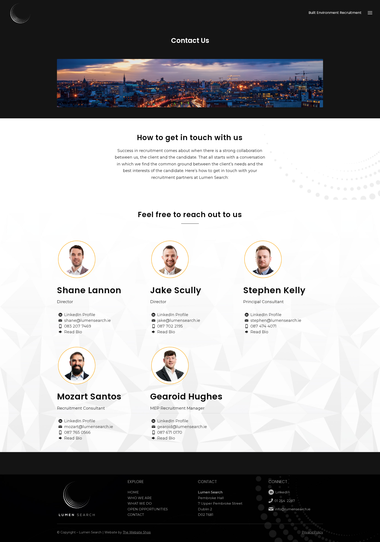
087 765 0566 (77, 432)
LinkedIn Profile (79, 314)
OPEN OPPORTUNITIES (148, 509)
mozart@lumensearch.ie (88, 426)
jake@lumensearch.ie (178, 320)
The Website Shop (137, 532)
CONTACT (136, 515)
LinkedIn (282, 492)
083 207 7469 (77, 326)
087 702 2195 (170, 326)
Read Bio (73, 332)
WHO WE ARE (140, 498)
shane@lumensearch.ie (87, 320)
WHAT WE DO (140, 503)
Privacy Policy (312, 532)
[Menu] (370, 12)
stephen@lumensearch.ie (275, 320)
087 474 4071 (263, 326)
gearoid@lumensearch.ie (182, 426)
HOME (133, 492)
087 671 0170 (169, 432)
